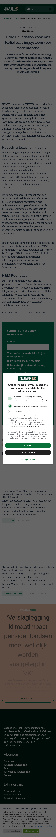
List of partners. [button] (33, 426)
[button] (28, 411)
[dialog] (28, 418)
